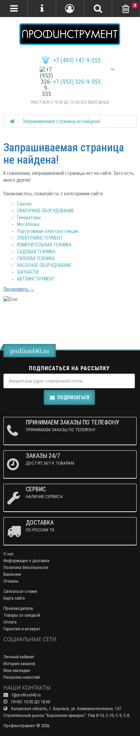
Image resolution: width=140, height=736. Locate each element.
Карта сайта (14, 598)
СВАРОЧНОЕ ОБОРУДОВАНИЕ (45, 210)
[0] (126, 9)
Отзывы (10, 581)
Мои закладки (16, 670)
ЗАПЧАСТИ (28, 272)
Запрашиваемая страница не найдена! (61, 121)
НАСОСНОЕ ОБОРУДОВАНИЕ (44, 265)
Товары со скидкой (21, 615)
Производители (18, 608)
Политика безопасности (25, 567)
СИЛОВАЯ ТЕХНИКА (36, 258)
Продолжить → (18, 289)
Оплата (10, 622)
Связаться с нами (20, 591)
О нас (8, 553)
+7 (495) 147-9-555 (77, 60)
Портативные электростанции (47, 231)
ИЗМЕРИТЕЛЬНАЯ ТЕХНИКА (44, 244)
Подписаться (73, 397)
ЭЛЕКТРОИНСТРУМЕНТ (40, 238)
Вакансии (12, 574)
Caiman (24, 204)
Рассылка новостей (21, 677)
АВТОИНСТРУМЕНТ (36, 279)
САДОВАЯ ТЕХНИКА (36, 251)
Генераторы (29, 217)
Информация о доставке (26, 560)
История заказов (19, 663)
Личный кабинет (18, 656)
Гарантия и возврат (21, 628)
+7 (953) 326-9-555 (77, 82)
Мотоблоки (28, 224)
